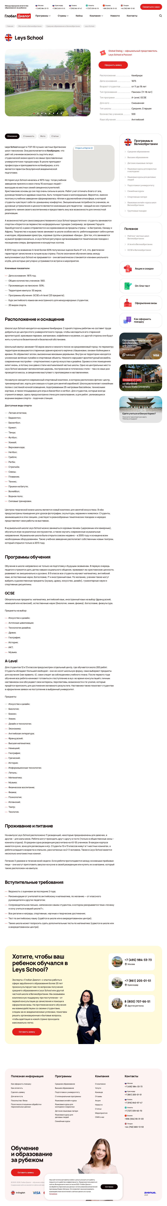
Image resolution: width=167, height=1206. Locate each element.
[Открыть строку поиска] (160, 15)
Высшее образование (138, 157)
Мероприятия (101, 1113)
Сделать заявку (18, 1092)
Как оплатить (17, 1088)
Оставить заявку (27, 1031)
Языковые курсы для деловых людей (142, 178)
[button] (33, 113)
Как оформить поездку (21, 1084)
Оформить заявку (113, 65)
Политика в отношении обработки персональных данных (26, 1105)
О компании (100, 1084)
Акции (98, 1100)
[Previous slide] (5, 82)
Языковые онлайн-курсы (66, 1100)
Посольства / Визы (19, 1100)
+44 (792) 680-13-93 (128, 8)
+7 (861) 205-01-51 (58, 8)
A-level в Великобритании (140, 244)
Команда (99, 1092)
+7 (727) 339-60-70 (92, 8)
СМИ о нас (99, 1117)
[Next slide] (90, 82)
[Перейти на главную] (18, 15)
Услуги (98, 1088)
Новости (99, 1105)
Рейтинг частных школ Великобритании (138, 237)
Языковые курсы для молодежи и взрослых (65, 1105)
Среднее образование (139, 151)
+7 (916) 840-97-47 (75, 8)
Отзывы (98, 1096)
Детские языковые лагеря (140, 163)
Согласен (109, 1187)
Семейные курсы (136, 191)
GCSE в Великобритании (139, 250)
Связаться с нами (151, 7)
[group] (48, 82)
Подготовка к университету (141, 185)
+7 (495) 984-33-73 (41, 8)
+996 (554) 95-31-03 (110, 8)
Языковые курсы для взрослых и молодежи (142, 170)
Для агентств (17, 1096)
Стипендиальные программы (68, 1096)
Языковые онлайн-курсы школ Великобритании (142, 203)
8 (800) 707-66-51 (137, 1001)
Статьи (98, 1109)
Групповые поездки (137, 211)
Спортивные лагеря (137, 197)
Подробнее (53, 1194)
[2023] (150, 1193)
